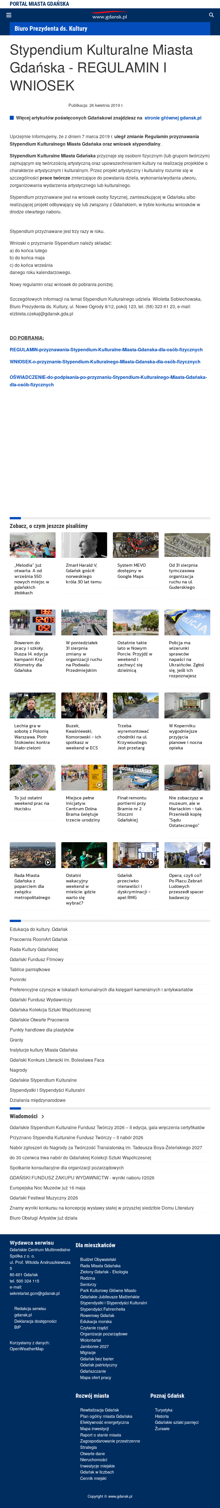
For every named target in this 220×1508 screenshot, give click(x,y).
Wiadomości (24, 1116)
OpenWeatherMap (27, 1348)
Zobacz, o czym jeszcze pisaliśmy (49, 525)
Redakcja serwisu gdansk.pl (30, 1311)
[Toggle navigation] (9, 15)
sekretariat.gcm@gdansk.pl (35, 1293)
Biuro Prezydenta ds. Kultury (51, 28)
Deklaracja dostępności (35, 1321)
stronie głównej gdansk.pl (173, 117)
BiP (17, 1327)
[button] (211, 15)
